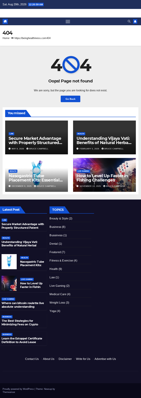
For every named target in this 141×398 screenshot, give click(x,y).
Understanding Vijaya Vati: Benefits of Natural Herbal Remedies (103, 142)
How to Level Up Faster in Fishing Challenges (102, 178)
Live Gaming (83, 171)
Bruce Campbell (38, 149)
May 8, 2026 (18, 149)
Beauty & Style (59, 218)
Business (7, 317)
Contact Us (32, 358)
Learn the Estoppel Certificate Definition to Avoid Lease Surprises (22, 342)
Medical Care (58, 294)
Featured (55, 252)
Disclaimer (65, 358)
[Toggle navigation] (68, 21)
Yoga (53, 311)
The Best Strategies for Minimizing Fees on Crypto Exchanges (20, 324)
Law (11, 134)
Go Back (70, 99)
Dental (54, 243)
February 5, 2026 (90, 149)
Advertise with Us (105, 358)
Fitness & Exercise (61, 260)
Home (6, 38)
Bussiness (56, 235)
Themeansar (9, 392)
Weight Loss (57, 302)
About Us (48, 358)
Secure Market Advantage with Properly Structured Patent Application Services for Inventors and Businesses (23, 229)
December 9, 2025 (22, 186)
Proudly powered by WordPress (19, 389)
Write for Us (83, 358)
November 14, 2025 (91, 186)
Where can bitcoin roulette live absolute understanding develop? (23, 307)
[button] (129, 21)
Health (81, 134)
